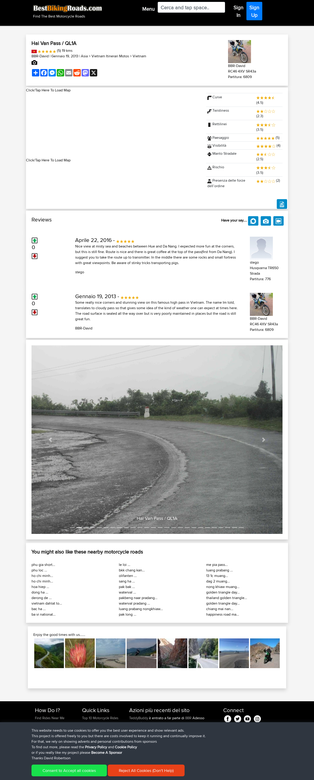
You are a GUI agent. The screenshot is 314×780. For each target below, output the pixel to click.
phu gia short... (43, 564)
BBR (188, 718)
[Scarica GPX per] (282, 204)
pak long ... (127, 614)
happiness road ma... (222, 614)
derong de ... (41, 597)
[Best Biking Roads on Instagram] (257, 718)
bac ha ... (38, 608)
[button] (50, 439)
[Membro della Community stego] (261, 247)
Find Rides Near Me (49, 718)
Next (286, 653)
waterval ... (127, 592)
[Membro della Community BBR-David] (239, 50)
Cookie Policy (126, 747)
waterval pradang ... (134, 603)
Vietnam (139, 56)
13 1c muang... (217, 575)
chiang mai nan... (219, 608)
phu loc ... (39, 570)
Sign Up (254, 11)
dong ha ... (39, 592)
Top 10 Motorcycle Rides (100, 718)
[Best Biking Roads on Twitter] (237, 718)
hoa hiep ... (40, 586)
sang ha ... (127, 581)
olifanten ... (128, 575)
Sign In (238, 11)
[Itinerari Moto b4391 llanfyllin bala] (49, 653)
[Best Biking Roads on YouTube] (247, 718)
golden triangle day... (223, 592)
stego (79, 272)
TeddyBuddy (139, 718)
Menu (148, 8)
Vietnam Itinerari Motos (110, 56)
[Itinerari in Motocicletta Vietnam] (34, 50)
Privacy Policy (96, 747)
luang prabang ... (219, 570)
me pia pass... (217, 564)
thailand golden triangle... (226, 597)
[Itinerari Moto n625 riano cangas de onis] (203, 653)
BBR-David (40, 56)
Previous (27, 653)
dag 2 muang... (218, 581)
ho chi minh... (42, 575)
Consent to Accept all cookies (69, 770)
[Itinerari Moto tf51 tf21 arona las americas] (265, 653)
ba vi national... (43, 614)
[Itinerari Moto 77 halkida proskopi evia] (234, 653)
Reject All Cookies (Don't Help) (146, 770)
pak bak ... (127, 586)
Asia (84, 56)
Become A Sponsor (106, 752)
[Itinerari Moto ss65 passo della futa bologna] (141, 653)
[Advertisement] (113, 125)
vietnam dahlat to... (46, 603)
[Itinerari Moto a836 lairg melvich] (111, 653)
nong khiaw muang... (223, 586)
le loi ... (124, 564)
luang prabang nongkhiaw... (141, 608)
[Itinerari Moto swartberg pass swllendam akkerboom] (172, 653)
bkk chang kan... (132, 570)
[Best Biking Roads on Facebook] (227, 718)
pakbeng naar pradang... (138, 597)
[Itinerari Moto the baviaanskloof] (80, 653)
